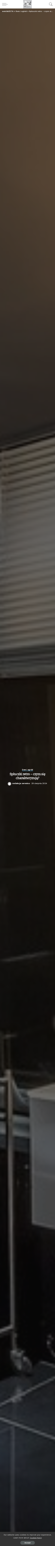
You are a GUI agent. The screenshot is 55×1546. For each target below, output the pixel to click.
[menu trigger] (5, 4)
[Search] (50, 4)
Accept (28, 1543)
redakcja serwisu (21, 783)
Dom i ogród (27, 770)
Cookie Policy (36, 1538)
